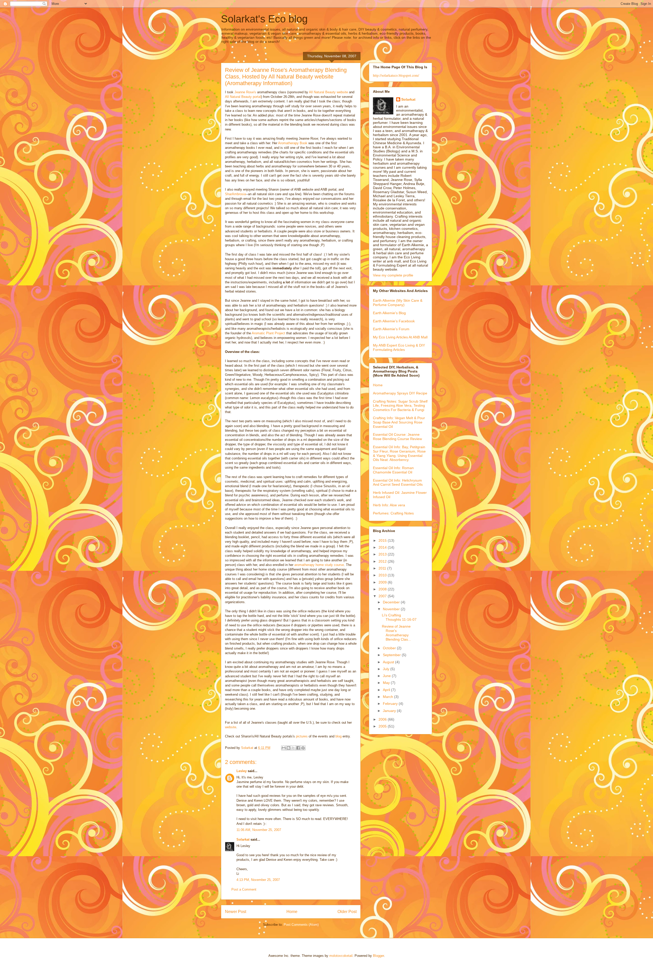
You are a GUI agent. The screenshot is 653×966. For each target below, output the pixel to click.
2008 (383, 589)
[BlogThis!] (288, 747)
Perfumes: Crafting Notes (393, 513)
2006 (383, 719)
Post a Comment (243, 889)
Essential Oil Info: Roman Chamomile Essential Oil (393, 470)
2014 (383, 547)
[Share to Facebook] (298, 747)
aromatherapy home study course (319, 565)
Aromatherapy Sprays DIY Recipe (400, 393)
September (392, 655)
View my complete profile (393, 275)
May (387, 683)
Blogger (378, 956)
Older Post (347, 911)
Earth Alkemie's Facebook (394, 321)
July (386, 669)
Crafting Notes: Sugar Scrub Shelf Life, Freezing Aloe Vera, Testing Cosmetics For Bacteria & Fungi (400, 405)
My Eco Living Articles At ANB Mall (400, 337)
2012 (383, 561)
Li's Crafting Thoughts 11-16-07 (399, 617)
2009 (383, 582)
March (388, 697)
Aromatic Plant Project (268, 333)
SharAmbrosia (235, 194)
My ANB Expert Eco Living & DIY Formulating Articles (399, 347)
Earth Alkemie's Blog (389, 313)
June (387, 676)
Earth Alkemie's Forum (391, 329)
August (389, 662)
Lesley (241, 771)
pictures (302, 736)
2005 (383, 726)
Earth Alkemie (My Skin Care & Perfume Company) (397, 302)
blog (338, 736)
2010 (383, 575)
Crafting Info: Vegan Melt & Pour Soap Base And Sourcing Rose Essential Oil (399, 422)
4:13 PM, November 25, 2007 (258, 880)
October (390, 648)
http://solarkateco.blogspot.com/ (396, 75)
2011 (383, 568)
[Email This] (283, 747)
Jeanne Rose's (245, 92)
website (230, 727)
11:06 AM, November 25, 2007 (258, 830)
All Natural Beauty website (328, 92)
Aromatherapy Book (292, 143)
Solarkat (242, 839)
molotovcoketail (341, 956)
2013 (383, 554)
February (391, 704)
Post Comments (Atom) (301, 925)
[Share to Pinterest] (303, 747)
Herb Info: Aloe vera (389, 505)
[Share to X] (293, 747)
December (392, 602)
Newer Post (235, 911)
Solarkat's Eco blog (264, 18)
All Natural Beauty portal (243, 97)
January (390, 711)
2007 (383, 596)
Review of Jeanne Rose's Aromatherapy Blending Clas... (396, 632)
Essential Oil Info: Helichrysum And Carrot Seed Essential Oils (398, 482)
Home (291, 911)
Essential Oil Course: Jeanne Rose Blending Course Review (397, 436)
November (392, 609)
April (387, 690)
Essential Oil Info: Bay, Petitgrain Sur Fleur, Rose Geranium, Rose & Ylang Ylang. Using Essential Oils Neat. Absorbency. (399, 453)
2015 (383, 540)
